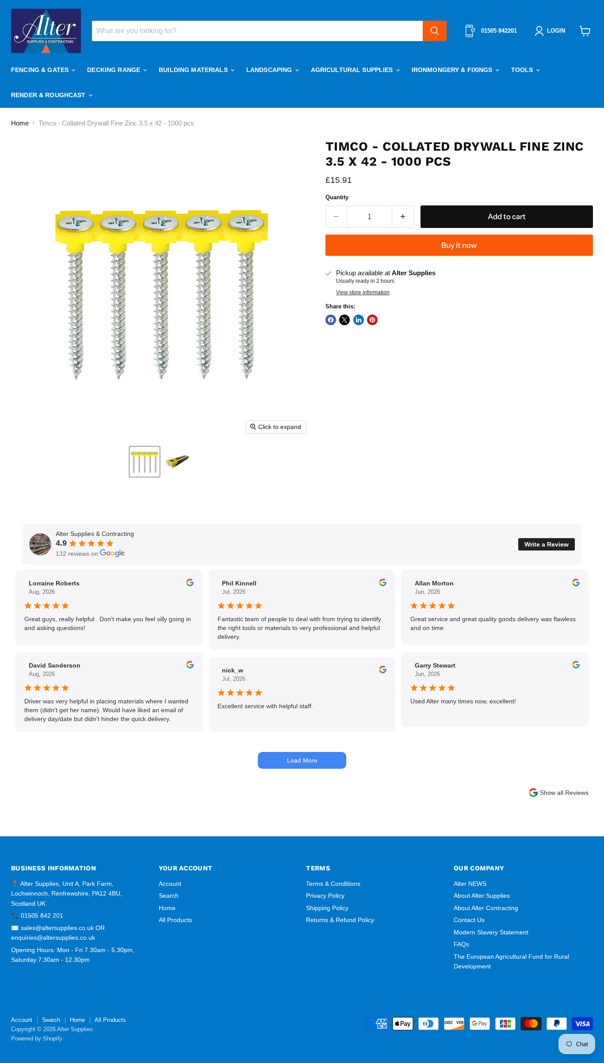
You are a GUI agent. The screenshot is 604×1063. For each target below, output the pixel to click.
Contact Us (469, 919)
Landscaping (270, 69)
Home (20, 123)
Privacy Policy (325, 895)
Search (169, 895)
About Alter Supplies (482, 895)
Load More (302, 760)
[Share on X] (344, 320)
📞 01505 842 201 (37, 915)
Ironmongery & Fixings (453, 69)
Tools (523, 69)
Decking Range (114, 69)
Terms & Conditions (333, 883)
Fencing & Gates (40, 69)
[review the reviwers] (190, 584)
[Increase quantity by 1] (403, 216)
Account (170, 883)
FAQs (461, 944)
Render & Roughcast (49, 95)
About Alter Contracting (486, 907)
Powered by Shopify (36, 1038)
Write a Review (546, 544)
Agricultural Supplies (353, 69)
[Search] (435, 31)
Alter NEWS (470, 883)
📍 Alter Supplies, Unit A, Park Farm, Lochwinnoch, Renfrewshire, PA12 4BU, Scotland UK (66, 893)
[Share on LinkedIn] (358, 320)
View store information (363, 292)
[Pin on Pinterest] (372, 320)
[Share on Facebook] (330, 320)
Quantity (336, 197)
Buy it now (459, 245)
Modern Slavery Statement (491, 932)
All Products (175, 919)
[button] (145, 462)
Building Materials (194, 69)
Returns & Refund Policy (340, 919)
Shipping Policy (327, 907)
